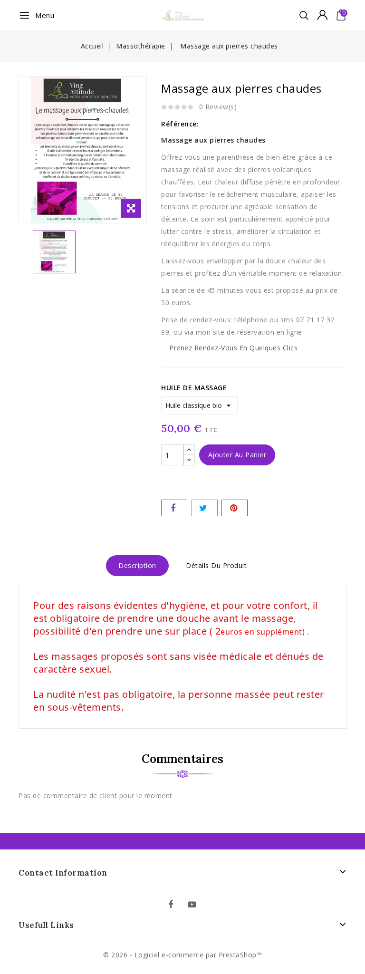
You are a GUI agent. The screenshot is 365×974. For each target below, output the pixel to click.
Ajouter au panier (237, 454)
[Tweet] (204, 508)
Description (137, 565)
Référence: (180, 123)
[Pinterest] (234, 508)
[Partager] (174, 508)
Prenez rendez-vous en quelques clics (233, 347)
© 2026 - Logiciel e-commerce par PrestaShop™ (182, 954)
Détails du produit (216, 565)
